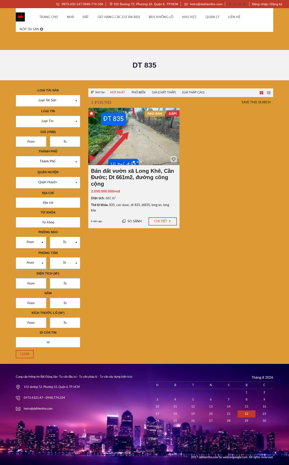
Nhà (70, 17)
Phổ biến (138, 92)
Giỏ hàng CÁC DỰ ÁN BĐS (119, 17)
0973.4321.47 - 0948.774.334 (44, 397)
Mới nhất (117, 92)
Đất (86, 17)
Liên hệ (234, 17)
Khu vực (189, 17)
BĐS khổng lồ (161, 17)
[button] (48, 101)
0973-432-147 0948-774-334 (82, 4)
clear (25, 354)
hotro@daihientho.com (205, 4)
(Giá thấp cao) (193, 92)
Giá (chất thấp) (164, 92)
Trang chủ (48, 17)
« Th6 (152, 439)
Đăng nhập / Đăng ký (267, 4)
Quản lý (212, 17)
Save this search (256, 102)
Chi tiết (161, 221)
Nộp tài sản (30, 29)
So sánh (134, 221)
